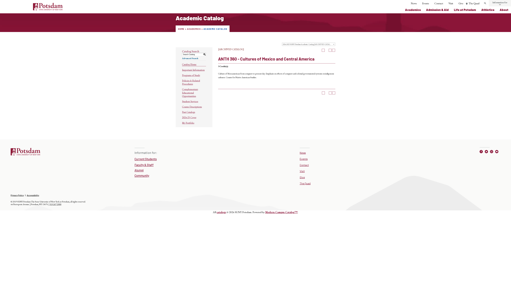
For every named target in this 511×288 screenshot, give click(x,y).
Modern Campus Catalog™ (281, 212)
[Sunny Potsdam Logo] (33, 9)
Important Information (193, 69)
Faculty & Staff (144, 165)
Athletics (487, 9)
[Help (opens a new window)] (333, 50)
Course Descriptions (192, 106)
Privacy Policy (17, 195)
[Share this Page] (326, 50)
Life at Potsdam (465, 9)
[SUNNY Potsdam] (25, 154)
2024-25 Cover (189, 117)
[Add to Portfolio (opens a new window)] (323, 50)
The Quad (474, 3)
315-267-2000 (55, 204)
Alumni (139, 170)
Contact (438, 3)
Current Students (146, 159)
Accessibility (33, 195)
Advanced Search (190, 58)
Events (425, 3)
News (414, 3)
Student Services (190, 101)
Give (460, 3)
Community (142, 175)
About (504, 9)
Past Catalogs (188, 112)
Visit (450, 3)
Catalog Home (189, 64)
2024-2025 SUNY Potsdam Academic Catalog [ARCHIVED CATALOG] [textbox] (308, 44)
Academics (413, 9)
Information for (500, 2)
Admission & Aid (437, 9)
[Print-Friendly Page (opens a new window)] (330, 50)
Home (181, 29)
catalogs (221, 212)
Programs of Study (191, 75)
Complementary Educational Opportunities (190, 92)
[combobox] (308, 44)
